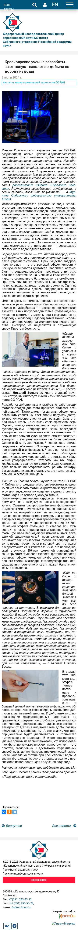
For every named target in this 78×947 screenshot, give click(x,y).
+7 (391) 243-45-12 (20, 899)
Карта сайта (39, 879)
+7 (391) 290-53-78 (21, 903)
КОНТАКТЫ (9, 7)
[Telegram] (14, 812)
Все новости (62, 826)
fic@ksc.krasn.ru (21, 907)
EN (55, 4)
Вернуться (14, 826)
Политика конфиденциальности (23, 873)
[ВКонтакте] (4, 812)
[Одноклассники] (9, 812)
